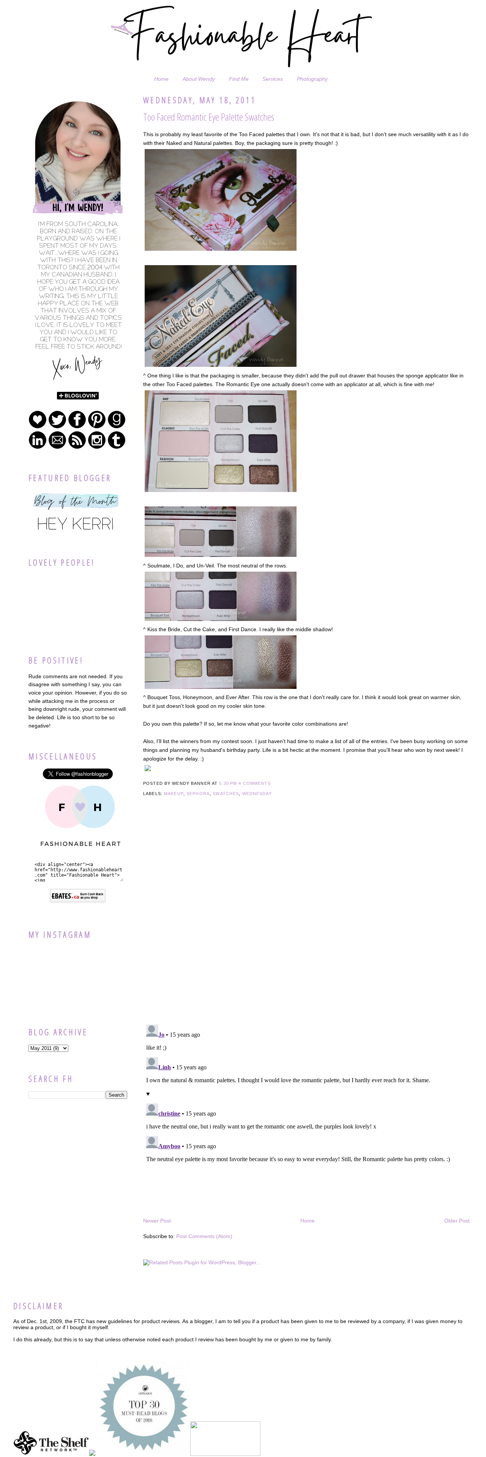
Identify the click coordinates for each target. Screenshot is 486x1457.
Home (161, 79)
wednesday (257, 793)
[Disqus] (306, 921)
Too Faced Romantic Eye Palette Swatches (208, 117)
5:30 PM (228, 783)
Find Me (239, 79)
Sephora (198, 793)
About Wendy (199, 79)
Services (272, 79)
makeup (173, 793)
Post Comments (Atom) (204, 1236)
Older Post (457, 1221)
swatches (226, 793)
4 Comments (254, 783)
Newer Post (157, 1221)
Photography (312, 79)
